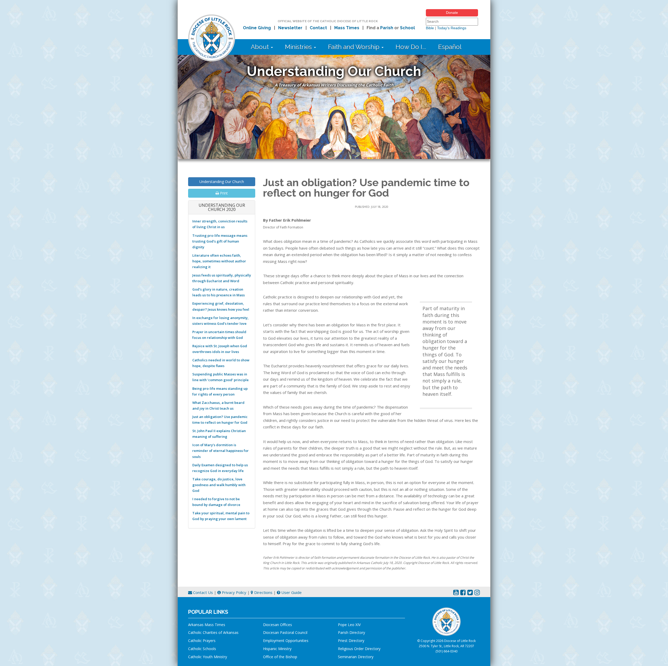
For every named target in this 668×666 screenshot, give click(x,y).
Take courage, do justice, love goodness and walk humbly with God (219, 485)
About (260, 47)
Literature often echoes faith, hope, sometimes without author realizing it (219, 261)
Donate (452, 12)
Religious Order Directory (359, 648)
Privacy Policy (233, 592)
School (407, 27)
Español (450, 47)
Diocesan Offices (277, 624)
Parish (386, 27)
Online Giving (257, 27)
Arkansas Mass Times (206, 624)
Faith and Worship (354, 47)
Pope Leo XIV (349, 624)
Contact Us (202, 592)
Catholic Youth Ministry (207, 656)
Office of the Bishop (280, 656)
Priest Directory (351, 640)
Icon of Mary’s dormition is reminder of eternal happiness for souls (220, 451)
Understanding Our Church (221, 181)
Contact (318, 27)
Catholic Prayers (202, 640)
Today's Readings (451, 28)
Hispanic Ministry (277, 648)
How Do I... (411, 47)
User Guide (291, 592)
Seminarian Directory (355, 656)
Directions (262, 592)
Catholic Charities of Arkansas (213, 632)
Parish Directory (351, 632)
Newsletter (290, 27)
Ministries (299, 47)
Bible (430, 28)
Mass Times (346, 27)
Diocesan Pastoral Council (285, 632)
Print (223, 193)
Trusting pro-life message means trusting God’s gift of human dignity (219, 241)
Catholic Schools (202, 648)
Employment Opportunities (285, 640)
